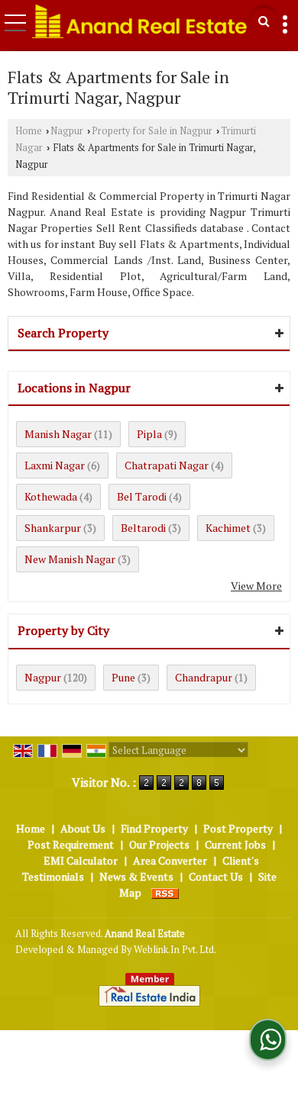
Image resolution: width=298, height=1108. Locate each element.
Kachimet (228, 527)
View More (256, 585)
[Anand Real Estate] (140, 21)
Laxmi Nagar (54, 465)
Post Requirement (71, 844)
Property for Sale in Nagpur (152, 130)
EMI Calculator (81, 860)
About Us (82, 828)
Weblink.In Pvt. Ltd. (175, 949)
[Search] (264, 21)
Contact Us (216, 876)
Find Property (154, 828)
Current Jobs (235, 844)
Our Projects (159, 844)
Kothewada (50, 496)
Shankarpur (52, 527)
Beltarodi (143, 527)
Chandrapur (203, 677)
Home (28, 130)
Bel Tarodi (142, 496)
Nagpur (66, 130)
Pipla (149, 434)
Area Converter (170, 860)
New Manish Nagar (69, 559)
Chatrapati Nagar (167, 465)
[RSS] (165, 892)
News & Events (136, 876)
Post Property (238, 828)
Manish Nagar (58, 434)
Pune (123, 677)
